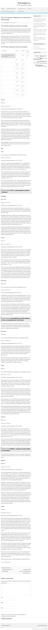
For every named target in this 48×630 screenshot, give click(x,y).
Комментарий (4, 582)
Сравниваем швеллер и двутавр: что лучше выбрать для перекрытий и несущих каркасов (39, 20)
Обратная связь (36, 46)
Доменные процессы (11, 8)
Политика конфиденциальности (39, 48)
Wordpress (46, 628)
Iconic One (34, 628)
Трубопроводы (21, 11)
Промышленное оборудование (7, 11)
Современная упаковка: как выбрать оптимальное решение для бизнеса (39, 34)
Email (2, 602)
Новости (29, 8)
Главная (3, 8)
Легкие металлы (21, 8)
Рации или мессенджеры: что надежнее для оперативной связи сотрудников (39, 39)
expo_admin (6, 22)
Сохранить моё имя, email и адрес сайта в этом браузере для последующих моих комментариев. (13, 615)
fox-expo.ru (24, 3)
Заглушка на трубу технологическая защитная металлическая (25, 571)
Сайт (2, 607)
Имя (2, 597)
